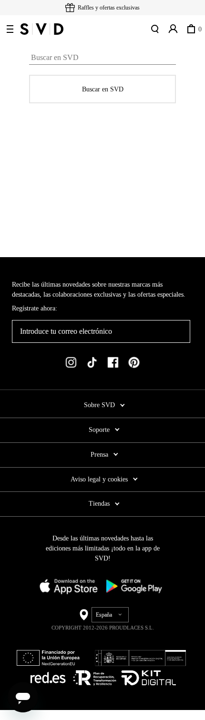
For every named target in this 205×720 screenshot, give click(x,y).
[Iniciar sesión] (172, 29)
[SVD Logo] (41, 29)
